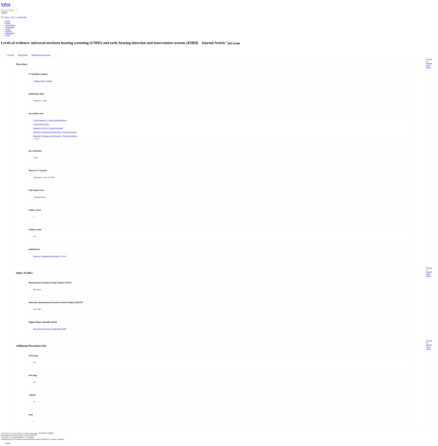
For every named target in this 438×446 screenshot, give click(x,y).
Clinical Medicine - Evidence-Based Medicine (49, 120)
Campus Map (22, 17)
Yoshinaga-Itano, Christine (42, 81)
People (7, 23)
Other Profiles (23, 55)
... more (36, 139)
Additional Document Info (40, 55)
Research (8, 31)
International (9, 33)
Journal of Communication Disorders (46, 256)
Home (7, 17)
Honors (8, 29)
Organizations (10, 25)
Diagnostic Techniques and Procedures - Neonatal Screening (55, 132)
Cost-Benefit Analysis (41, 124)
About (7, 35)
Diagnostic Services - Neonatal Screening (48, 128)
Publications (9, 27)
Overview (10, 55)
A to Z (13, 17)
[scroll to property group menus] (429, 67)
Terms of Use (34, 433)
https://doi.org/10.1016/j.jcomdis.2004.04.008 (49, 329)
